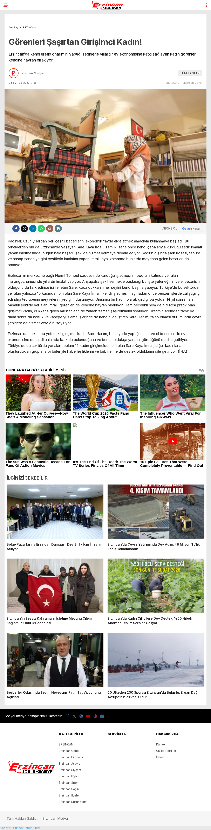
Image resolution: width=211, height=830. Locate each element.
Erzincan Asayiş (69, 763)
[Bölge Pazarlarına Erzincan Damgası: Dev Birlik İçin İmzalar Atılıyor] (55, 512)
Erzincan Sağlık (69, 789)
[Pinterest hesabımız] (95, 716)
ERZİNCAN (172, 82)
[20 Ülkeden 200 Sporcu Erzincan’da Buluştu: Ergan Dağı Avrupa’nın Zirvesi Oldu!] (156, 660)
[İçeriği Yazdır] (58, 228)
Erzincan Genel (192, 82)
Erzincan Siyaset (70, 770)
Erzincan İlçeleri (69, 795)
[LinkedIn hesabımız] (102, 716)
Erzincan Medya (32, 73)
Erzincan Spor (68, 782)
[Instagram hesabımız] (81, 716)
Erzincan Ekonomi (71, 757)
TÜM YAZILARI (190, 73)
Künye (160, 744)
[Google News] (191, 229)
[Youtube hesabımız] (88, 716)
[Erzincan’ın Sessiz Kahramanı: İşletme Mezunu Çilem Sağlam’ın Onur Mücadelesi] (55, 586)
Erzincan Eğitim (69, 776)
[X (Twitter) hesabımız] (74, 716)
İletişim (160, 757)
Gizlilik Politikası (166, 750)
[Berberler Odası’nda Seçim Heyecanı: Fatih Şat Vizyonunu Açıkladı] (55, 660)
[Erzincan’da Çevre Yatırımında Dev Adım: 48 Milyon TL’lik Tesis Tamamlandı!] (156, 512)
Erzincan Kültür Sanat (73, 801)
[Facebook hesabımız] (68, 716)
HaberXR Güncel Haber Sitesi (20, 828)
